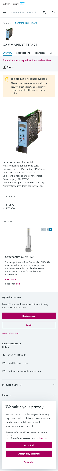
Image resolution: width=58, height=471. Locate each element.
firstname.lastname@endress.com (24, 371)
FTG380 (10, 208)
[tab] (8, 53)
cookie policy (42, 438)
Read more (10, 279)
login (17, 283)
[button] (29, 316)
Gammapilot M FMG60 (19, 257)
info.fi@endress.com (18, 363)
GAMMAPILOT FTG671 (26, 23)
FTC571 (10, 204)
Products (7, 23)
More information (10, 333)
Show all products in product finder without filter (27, 60)
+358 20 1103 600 (17, 355)
